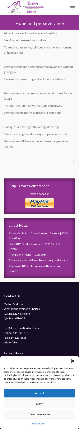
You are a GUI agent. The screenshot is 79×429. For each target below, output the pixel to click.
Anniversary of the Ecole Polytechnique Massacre (38, 260)
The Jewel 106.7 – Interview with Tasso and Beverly (35, 268)
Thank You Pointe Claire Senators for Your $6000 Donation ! (38, 236)
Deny (39, 403)
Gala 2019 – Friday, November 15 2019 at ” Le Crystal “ (35, 246)
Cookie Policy (37, 423)
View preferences (39, 414)
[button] (73, 361)
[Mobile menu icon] (72, 7)
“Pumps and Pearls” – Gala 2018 (28, 254)
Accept (39, 393)
